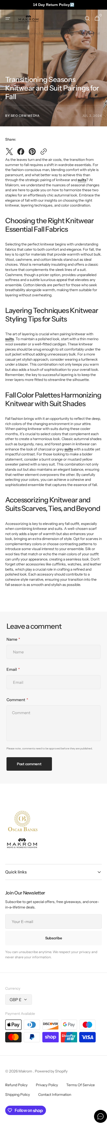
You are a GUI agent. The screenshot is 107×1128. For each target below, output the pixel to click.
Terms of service (80, 1085)
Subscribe (53, 938)
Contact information (54, 1094)
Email (11, 669)
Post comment (29, 764)
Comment (15, 699)
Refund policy (16, 1085)
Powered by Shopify (51, 1071)
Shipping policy (17, 1094)
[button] (8, 18)
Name (11, 639)
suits (82, 179)
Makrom (25, 1071)
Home (9, 33)
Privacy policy (47, 1085)
